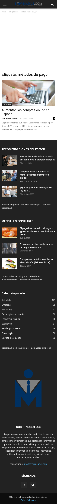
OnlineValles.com (10, 118)
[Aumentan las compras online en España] (28, 93)
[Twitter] (33, 485)
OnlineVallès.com (28, 500)
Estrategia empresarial (13, 314)
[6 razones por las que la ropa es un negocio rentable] (9, 248)
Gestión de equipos (11, 337)
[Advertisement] (28, 43)
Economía (7, 323)
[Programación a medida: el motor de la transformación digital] (9, 175)
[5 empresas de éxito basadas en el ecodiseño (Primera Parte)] (9, 263)
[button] (52, 4)
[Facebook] (24, 485)
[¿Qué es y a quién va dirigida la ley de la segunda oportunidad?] (9, 191)
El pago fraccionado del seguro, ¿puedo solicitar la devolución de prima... (37, 231)
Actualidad (7, 105)
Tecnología (7, 333)
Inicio (4, 11)
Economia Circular (11, 318)
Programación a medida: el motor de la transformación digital (34, 174)
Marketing (7, 309)
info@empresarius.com (36, 463)
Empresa (6, 304)
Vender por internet (11, 328)
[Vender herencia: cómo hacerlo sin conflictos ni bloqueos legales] (9, 160)
